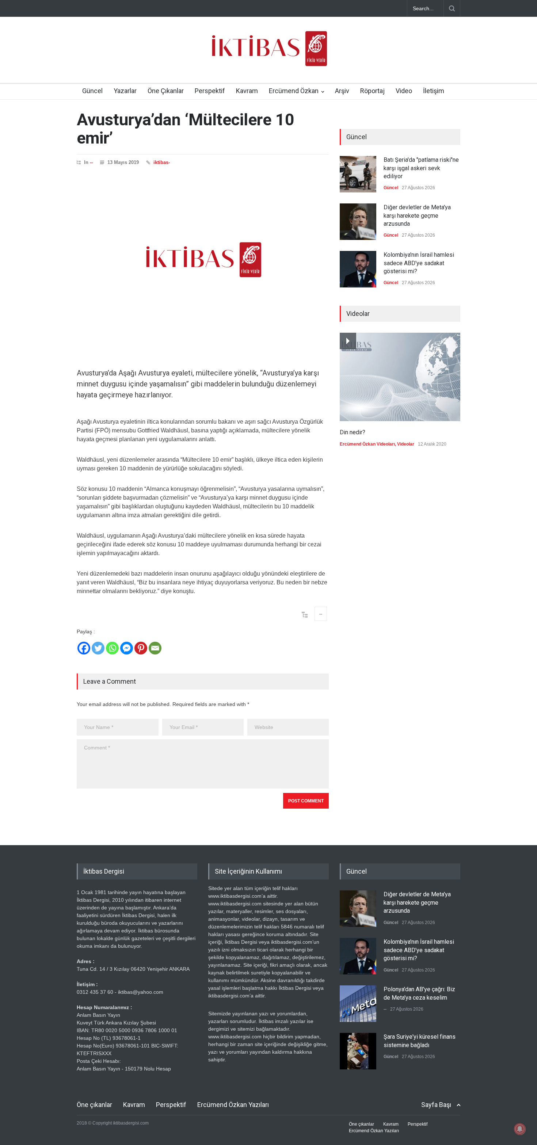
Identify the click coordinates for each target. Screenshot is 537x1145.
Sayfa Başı (436, 1104)
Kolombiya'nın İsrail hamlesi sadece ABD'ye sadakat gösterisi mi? (419, 263)
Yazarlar (125, 91)
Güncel (92, 91)
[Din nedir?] (400, 377)
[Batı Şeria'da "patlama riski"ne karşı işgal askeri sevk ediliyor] (358, 174)
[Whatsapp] (112, 648)
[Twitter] (98, 648)
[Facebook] (83, 648)
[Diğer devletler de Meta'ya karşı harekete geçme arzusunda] (358, 221)
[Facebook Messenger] (126, 648)
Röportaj (372, 91)
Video (404, 91)
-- (91, 162)
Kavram (247, 91)
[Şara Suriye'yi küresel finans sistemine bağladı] (358, 1051)
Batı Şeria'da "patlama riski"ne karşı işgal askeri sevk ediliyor (421, 168)
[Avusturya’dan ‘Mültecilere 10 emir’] (203, 260)
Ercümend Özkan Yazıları (233, 1104)
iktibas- (161, 162)
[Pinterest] (140, 648)
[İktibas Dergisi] (268, 54)
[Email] (155, 648)
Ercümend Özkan (294, 91)
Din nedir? (352, 432)
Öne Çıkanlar (166, 91)
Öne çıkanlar (94, 1104)
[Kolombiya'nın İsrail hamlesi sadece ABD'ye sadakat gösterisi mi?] (358, 269)
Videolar (405, 444)
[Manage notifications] (520, 1129)
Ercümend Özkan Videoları (367, 444)
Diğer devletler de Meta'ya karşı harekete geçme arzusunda (417, 215)
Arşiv (342, 91)
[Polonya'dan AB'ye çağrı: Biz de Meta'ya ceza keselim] (358, 1003)
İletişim (433, 91)
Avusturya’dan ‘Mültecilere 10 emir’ (185, 129)
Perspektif (210, 91)
